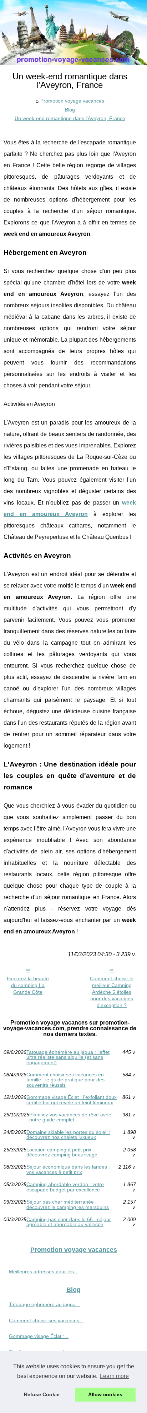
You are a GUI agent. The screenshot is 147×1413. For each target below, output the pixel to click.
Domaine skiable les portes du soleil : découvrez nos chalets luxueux (68, 1135)
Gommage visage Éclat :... (39, 1336)
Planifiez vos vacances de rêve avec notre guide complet (70, 1117)
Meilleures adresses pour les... (43, 1271)
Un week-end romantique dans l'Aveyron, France (70, 118)
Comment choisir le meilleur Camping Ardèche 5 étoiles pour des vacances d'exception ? (111, 992)
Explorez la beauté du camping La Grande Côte (28, 985)
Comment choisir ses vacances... (46, 1320)
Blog (70, 110)
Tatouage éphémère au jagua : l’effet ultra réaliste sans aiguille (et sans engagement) (68, 1057)
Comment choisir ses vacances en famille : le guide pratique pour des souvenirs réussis (65, 1079)
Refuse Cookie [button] (42, 1394)
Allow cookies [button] (105, 1394)
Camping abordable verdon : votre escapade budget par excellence (65, 1187)
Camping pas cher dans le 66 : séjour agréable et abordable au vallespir (68, 1222)
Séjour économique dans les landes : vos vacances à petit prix (68, 1169)
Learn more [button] (114, 1376)
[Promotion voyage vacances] (73, 32)
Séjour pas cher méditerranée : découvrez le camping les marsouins (67, 1204)
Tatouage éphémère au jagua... (44, 1304)
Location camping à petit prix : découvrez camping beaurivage (61, 1152)
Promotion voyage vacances (72, 101)
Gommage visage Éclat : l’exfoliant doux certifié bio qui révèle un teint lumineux (71, 1100)
